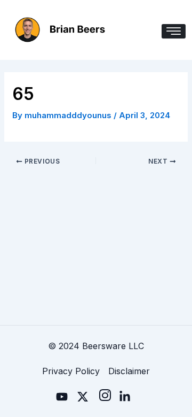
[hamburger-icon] (174, 31)
